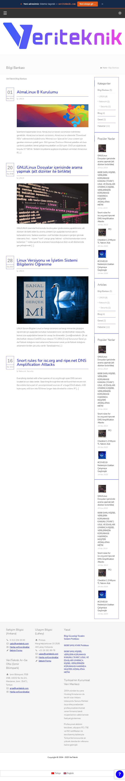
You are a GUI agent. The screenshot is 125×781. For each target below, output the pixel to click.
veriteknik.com (66, 4)
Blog (100, 113)
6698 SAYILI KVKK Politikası (76, 645)
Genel (100, 119)
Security (30, 371)
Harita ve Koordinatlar (20, 647)
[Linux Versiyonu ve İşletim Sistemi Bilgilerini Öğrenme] (52, 320)
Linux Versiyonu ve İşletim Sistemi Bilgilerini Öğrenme (47, 262)
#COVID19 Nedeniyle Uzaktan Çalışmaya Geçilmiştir (106, 266)
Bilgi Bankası (103, 90)
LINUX (21, 99)
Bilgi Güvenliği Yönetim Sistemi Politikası (74, 637)
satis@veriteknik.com (19, 643)
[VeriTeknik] (62, 48)
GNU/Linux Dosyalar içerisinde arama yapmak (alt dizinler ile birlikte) (49, 169)
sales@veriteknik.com (48, 654)
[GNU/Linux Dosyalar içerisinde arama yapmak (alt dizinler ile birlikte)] (52, 220)
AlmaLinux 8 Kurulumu (37, 92)
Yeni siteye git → (87, 4)
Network (22, 371)
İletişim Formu (16, 650)
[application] (119, 775)
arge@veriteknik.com (19, 688)
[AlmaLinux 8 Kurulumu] (52, 123)
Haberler (102, 126)
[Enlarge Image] (52, 108)
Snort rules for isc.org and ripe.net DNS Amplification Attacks (51, 362)
